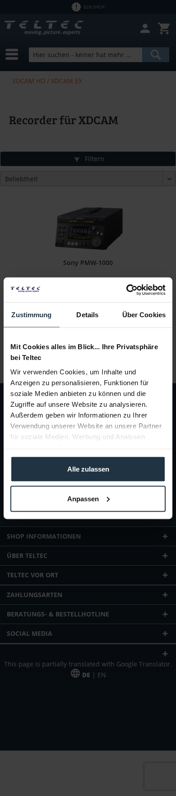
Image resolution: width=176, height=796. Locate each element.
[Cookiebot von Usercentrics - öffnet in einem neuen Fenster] (127, 290)
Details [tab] (87, 315)
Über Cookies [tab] (144, 315)
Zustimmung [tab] (31, 315)
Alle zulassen (88, 469)
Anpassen (83, 498)
